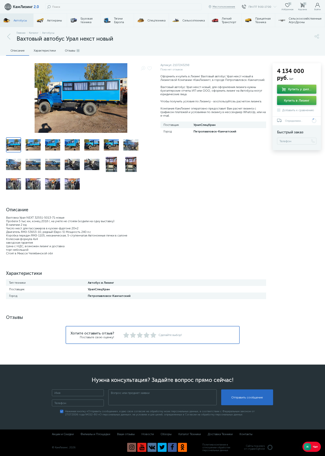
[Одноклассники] (182, 447)
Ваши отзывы (126, 434)
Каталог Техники (189, 434)
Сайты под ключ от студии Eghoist (254, 447)
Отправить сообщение (247, 397)
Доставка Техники (220, 434)
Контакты (245, 434)
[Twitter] (162, 447)
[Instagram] (131, 447)
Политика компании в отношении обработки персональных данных (216, 447)
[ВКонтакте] (151, 447)
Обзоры (166, 434)
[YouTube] (141, 447)
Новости (147, 434)
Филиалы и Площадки (95, 434)
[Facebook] (172, 447)
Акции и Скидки (63, 434)
